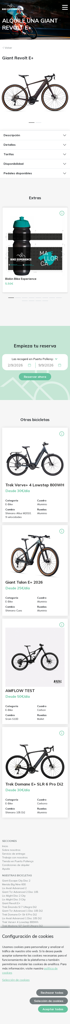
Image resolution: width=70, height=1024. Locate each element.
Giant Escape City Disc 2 (23, 880)
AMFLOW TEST (20, 690)
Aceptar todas (53, 1009)
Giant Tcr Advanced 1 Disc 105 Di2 (29, 910)
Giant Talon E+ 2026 (24, 582)
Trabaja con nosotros (15, 857)
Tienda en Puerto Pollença (17, 861)
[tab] (31, 122)
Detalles (10, 144)
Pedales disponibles (18, 173)
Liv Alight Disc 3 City (20, 899)
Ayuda (6, 868)
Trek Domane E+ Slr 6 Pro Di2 (26, 914)
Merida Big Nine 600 (20, 884)
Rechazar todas (52, 992)
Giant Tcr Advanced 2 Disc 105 (27, 892)
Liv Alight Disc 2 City (20, 895)
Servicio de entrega (13, 853)
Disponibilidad (14, 163)
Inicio (5, 846)
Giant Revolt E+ (18, 903)
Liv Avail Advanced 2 (21, 888)
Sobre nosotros (11, 850)
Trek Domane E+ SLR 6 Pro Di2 (34, 784)
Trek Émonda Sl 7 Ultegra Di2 (26, 907)
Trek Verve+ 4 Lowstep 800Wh (27, 922)
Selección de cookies (16, 980)
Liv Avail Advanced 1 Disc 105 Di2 (28, 918)
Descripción (12, 135)
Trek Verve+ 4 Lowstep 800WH (34, 485)
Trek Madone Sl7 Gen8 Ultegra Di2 (29, 925)
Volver (8, 47)
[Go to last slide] (6, 95)
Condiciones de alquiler (16, 865)
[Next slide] (63, 95)
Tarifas (9, 154)
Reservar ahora (35, 376)
